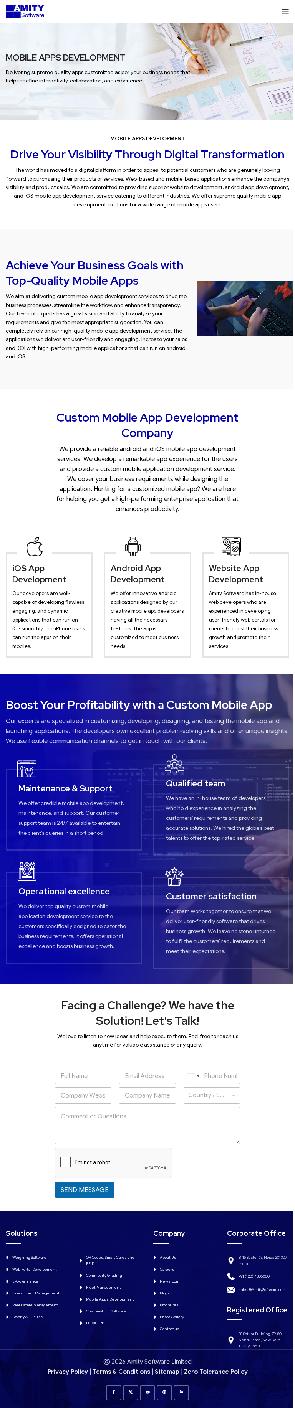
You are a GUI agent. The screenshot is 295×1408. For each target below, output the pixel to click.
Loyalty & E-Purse (27, 1316)
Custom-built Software (106, 1311)
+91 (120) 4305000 (254, 1276)
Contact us (169, 1328)
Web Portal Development (34, 1269)
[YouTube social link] (147, 1392)
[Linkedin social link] (181, 1392)
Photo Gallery (172, 1316)
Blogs (165, 1293)
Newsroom (169, 1281)
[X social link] (130, 1392)
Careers (167, 1269)
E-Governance (25, 1281)
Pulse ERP (95, 1323)
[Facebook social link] (113, 1392)
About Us (168, 1257)
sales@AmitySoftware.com (262, 1289)
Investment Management (36, 1293)
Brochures (169, 1304)
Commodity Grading (104, 1275)
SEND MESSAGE (85, 1190)
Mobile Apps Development (110, 1299)
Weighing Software (29, 1257)
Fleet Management (103, 1287)
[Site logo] (25, 11)
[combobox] (193, 1076)
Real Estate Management (35, 1304)
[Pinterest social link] (164, 1392)
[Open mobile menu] (285, 11)
